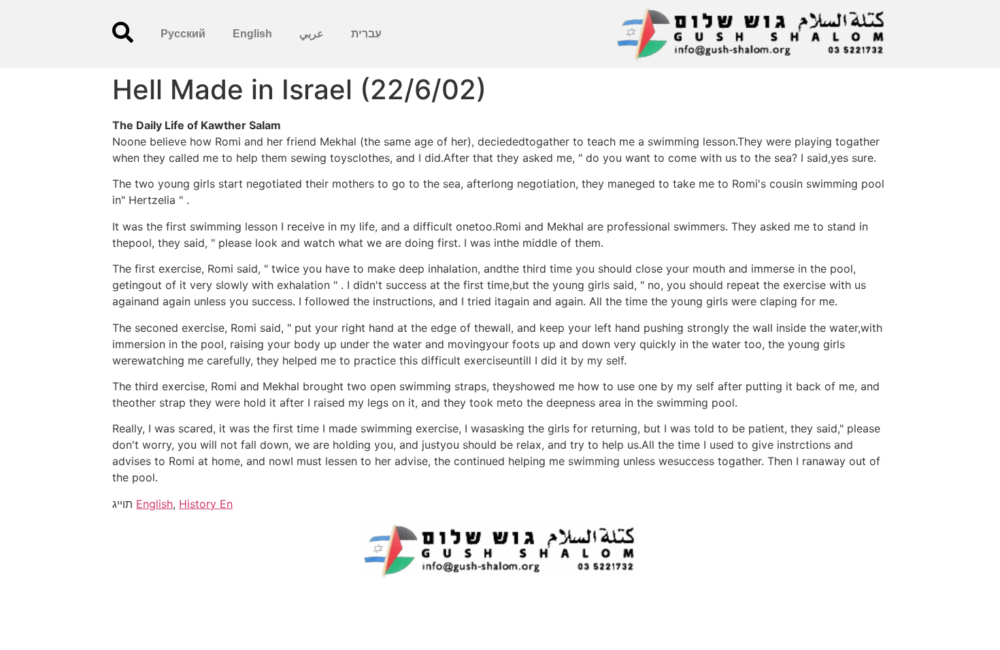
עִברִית (366, 33)
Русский (183, 33)
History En (206, 504)
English (252, 33)
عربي (311, 33)
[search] (122, 32)
